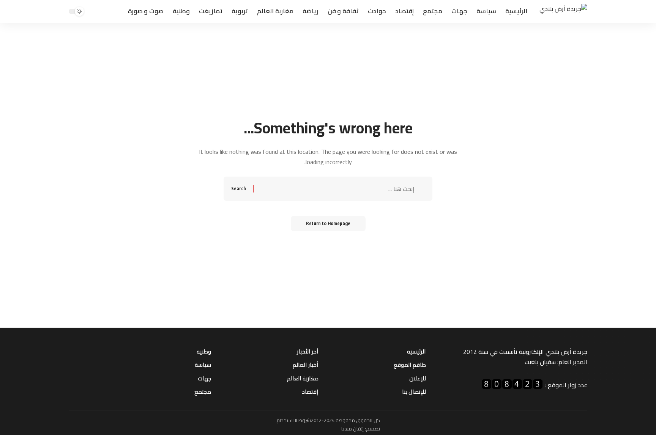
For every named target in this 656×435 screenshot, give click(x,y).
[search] (95, 11)
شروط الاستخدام (293, 420)
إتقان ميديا (352, 428)
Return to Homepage (328, 223)
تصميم (373, 428)
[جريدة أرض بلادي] (563, 11)
